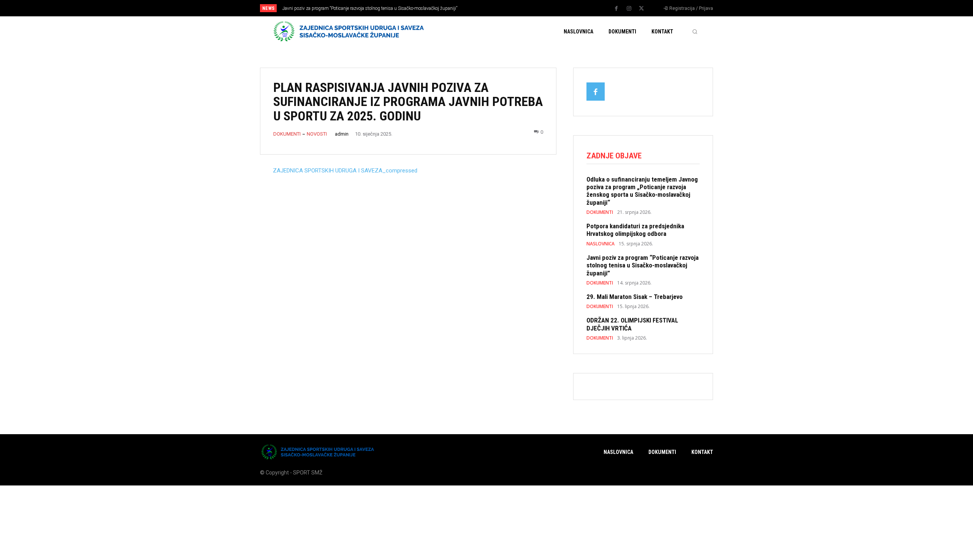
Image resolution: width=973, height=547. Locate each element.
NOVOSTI (317, 133)
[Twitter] (641, 8)
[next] (512, 8)
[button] (694, 31)
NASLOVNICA (600, 244)
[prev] (499, 8)
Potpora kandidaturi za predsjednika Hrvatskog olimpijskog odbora (635, 229)
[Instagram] (629, 8)
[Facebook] (616, 8)
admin (342, 133)
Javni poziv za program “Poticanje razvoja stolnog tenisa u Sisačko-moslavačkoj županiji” (369, 8)
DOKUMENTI (287, 133)
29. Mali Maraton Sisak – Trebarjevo (634, 296)
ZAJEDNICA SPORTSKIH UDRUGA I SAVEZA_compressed (345, 170)
